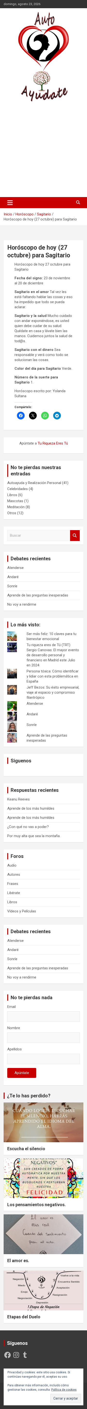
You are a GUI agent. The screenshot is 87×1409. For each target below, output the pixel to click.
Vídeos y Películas (21, 911)
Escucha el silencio (26, 1148)
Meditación (16, 507)
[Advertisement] (43, 149)
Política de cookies (64, 1389)
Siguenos (21, 761)
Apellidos (14, 1049)
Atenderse (15, 568)
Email (11, 1007)
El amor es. (18, 1260)
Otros (11, 513)
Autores (13, 874)
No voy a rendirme (21, 604)
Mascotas (15, 501)
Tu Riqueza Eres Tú (53, 443)
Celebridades (17, 489)
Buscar (75, 535)
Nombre (13, 1028)
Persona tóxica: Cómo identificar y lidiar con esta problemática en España (53, 676)
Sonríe (12, 586)
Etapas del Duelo (23, 1316)
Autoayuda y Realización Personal (34, 483)
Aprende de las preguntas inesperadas (37, 595)
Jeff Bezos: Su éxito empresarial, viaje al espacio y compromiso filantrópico (53, 692)
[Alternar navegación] (10, 202)
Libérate (13, 893)
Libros (12, 495)
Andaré (13, 577)
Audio (11, 865)
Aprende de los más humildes (30, 808)
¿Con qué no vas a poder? (28, 827)
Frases (12, 884)
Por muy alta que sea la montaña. (33, 836)
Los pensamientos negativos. (36, 1204)
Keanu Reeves (18, 799)
